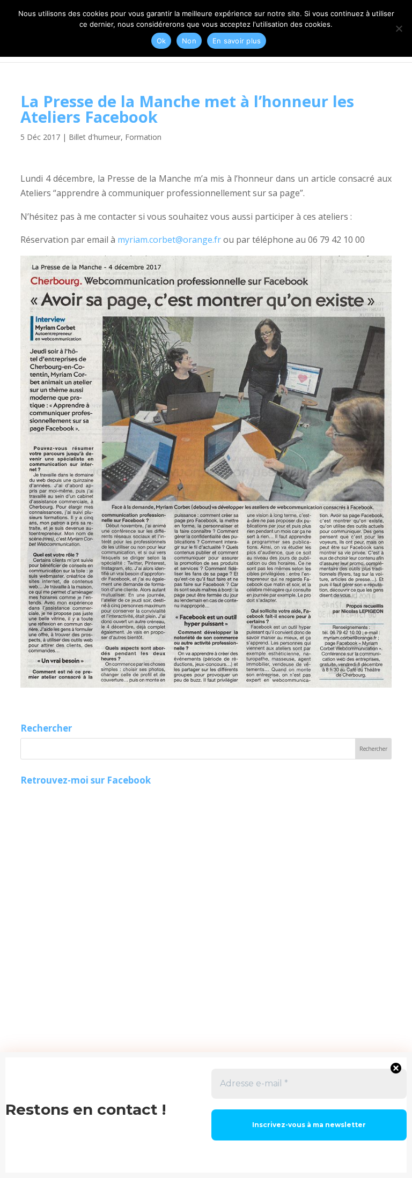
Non (189, 40)
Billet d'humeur (95, 137)
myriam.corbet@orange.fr (169, 239)
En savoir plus (236, 40)
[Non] (398, 28)
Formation (143, 137)
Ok (161, 40)
